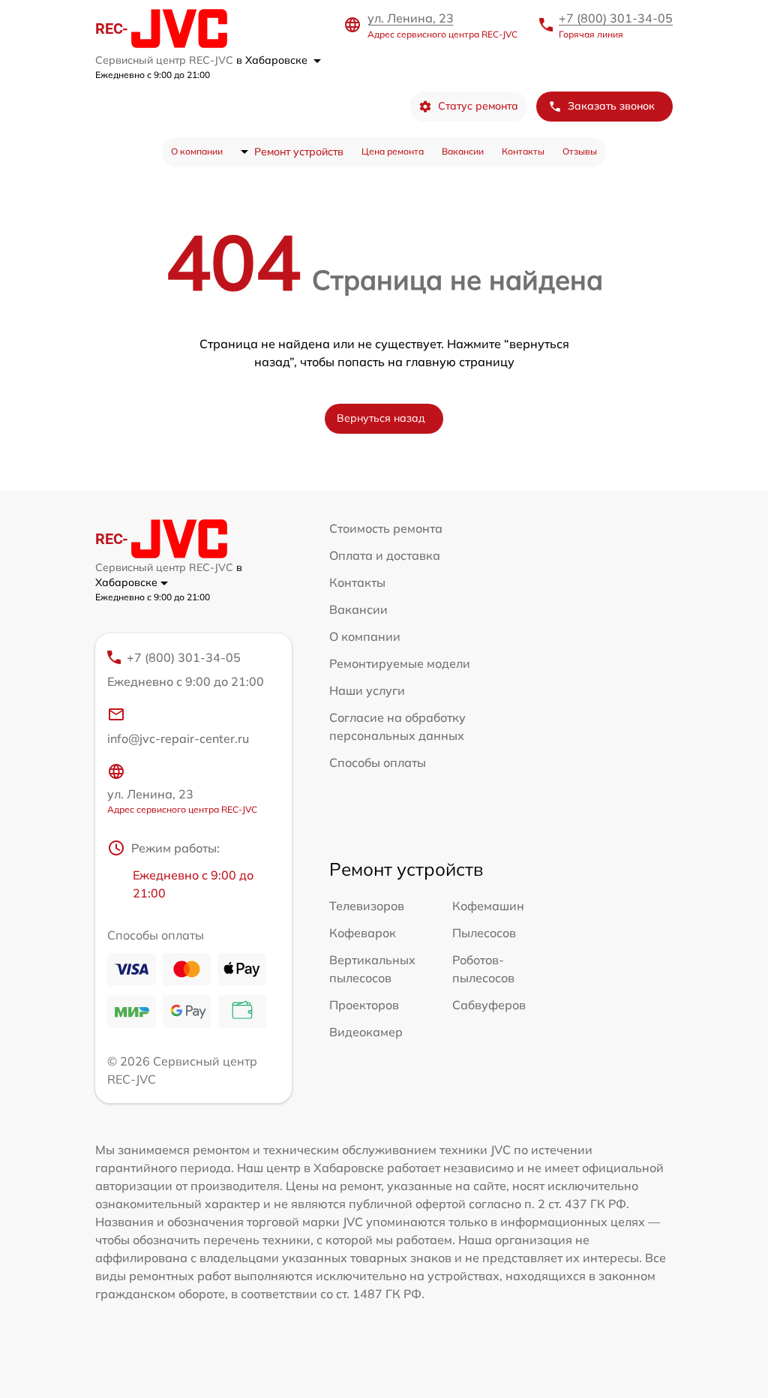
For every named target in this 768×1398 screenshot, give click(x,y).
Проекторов (364, 1004)
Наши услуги (367, 690)
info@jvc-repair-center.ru (178, 738)
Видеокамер (366, 1031)
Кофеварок (362, 932)
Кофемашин (488, 905)
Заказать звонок (611, 106)
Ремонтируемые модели (399, 663)
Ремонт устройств (299, 151)
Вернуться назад (381, 418)
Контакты (523, 151)
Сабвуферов (489, 1004)
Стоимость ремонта (385, 528)
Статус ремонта (478, 106)
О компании (197, 151)
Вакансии (463, 151)
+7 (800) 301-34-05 (616, 18)
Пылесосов (484, 932)
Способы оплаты (377, 762)
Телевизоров (366, 905)
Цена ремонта (393, 151)
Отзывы (579, 151)
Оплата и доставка (384, 555)
